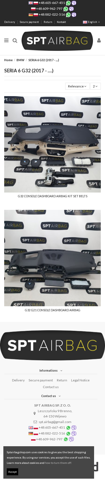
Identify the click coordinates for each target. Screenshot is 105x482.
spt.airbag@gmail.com (55, 422)
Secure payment (29, 21)
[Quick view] (52, 190)
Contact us (51, 387)
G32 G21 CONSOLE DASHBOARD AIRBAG (52, 310)
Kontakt (61, 21)
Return (48, 21)
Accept (12, 471)
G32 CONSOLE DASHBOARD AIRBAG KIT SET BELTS (52, 196)
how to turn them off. (58, 462)
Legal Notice (80, 380)
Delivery (10, 21)
